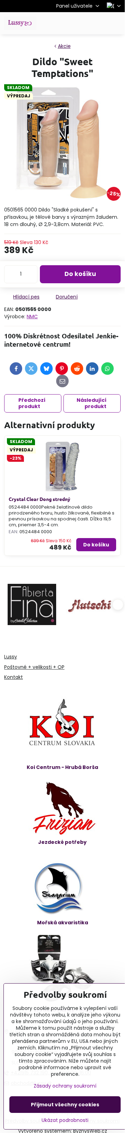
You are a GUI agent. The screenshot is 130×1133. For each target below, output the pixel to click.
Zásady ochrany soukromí (65, 1085)
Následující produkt (91, 403)
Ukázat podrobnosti (65, 1120)
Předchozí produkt (31, 403)
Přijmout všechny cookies (65, 1104)
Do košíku (80, 274)
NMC (32, 316)
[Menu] (116, 23)
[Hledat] (83, 23)
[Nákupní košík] (100, 23)
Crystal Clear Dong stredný (39, 499)
